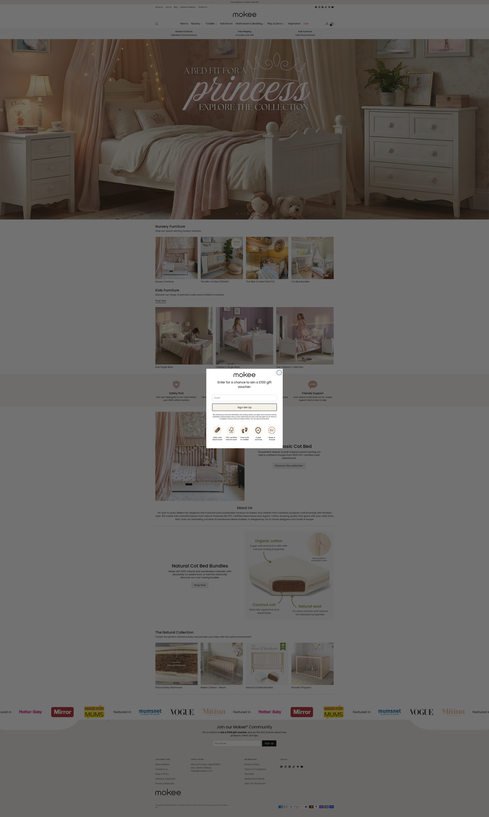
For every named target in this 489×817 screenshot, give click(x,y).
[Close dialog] (279, 372)
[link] (244, 374)
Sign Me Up (244, 407)
